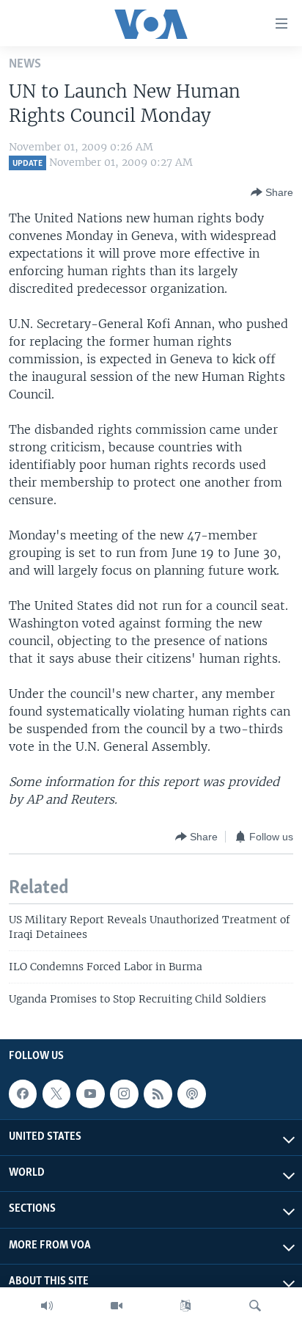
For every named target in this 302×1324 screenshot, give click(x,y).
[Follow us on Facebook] (23, 1093)
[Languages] (185, 1305)
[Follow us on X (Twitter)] (56, 1093)
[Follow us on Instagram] (124, 1093)
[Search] (255, 1305)
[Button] (272, 192)
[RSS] (158, 1093)
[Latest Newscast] (47, 1305)
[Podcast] (191, 1093)
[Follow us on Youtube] (90, 1093)
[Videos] (117, 1305)
